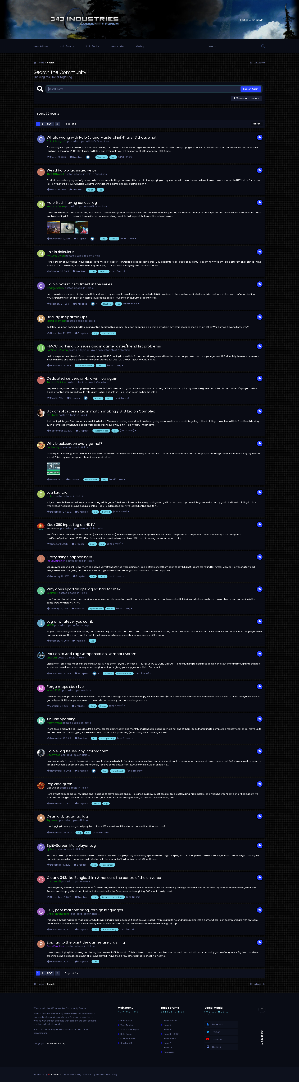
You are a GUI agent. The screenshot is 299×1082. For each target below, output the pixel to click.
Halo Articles (41, 46)
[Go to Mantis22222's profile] (41, 688)
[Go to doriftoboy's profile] (41, 445)
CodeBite (56, 1074)
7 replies (80, 576)
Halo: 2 (167, 1043)
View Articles (126, 1025)
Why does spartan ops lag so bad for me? (84, 589)
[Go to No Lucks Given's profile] (41, 204)
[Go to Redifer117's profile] (41, 591)
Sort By (256, 124)
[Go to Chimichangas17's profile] (41, 139)
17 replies (74, 479)
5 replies (83, 333)
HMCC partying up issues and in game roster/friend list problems (104, 346)
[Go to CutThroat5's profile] (41, 879)
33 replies (83, 673)
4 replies (81, 238)
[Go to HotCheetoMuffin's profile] (41, 348)
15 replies (82, 770)
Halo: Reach (170, 1038)
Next (50, 123)
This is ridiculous (60, 251)
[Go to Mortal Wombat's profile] (41, 319)
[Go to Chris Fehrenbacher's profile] (41, 912)
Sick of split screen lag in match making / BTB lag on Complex (101, 411)
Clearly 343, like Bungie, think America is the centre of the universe (104, 877)
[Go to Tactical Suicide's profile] (41, 380)
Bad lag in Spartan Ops (67, 317)
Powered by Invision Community (100, 1074)
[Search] (263, 46)
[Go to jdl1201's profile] (41, 623)
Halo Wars (169, 1052)
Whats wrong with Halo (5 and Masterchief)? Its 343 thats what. (102, 137)
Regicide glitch (59, 784)
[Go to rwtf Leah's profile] (41, 413)
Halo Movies (117, 46)
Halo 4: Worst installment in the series (79, 284)
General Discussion (92, 528)
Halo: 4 (167, 1029)
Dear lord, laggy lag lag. (68, 816)
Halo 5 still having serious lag (72, 202)
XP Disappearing (61, 719)
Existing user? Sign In (252, 20)
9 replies (83, 430)
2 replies (80, 271)
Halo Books (92, 46)
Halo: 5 (167, 1025)
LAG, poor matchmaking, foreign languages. (85, 910)
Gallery (140, 46)
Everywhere (250, 46)
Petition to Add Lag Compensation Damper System (91, 653)
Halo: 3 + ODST (171, 1034)
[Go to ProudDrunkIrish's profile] (41, 559)
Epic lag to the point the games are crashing (86, 942)
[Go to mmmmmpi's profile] (41, 721)
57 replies (81, 303)
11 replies (82, 897)
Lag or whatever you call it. (70, 621)
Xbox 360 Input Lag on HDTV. (71, 524)
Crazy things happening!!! (69, 557)
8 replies (79, 544)
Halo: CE (168, 1047)
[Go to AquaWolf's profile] (41, 818)
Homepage (126, 1020)
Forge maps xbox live (65, 686)
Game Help (93, 255)
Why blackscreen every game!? (74, 443)
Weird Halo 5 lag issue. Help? (72, 170)
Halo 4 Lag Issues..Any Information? (77, 751)
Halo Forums (67, 46)
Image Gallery (127, 1038)
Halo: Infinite (170, 1020)
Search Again (250, 89)
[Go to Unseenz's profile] (41, 655)
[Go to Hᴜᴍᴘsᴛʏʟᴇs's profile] (41, 526)
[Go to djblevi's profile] (41, 847)
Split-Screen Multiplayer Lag (71, 845)
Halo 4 (90, 288)
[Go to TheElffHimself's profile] (41, 172)
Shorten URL (126, 1043)
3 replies (77, 157)
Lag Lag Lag (57, 492)
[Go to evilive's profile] (41, 494)
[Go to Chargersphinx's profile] (41, 286)
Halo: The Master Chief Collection (110, 350)
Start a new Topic (129, 1029)
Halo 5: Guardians (98, 141)
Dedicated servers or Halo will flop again (82, 378)
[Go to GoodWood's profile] (41, 753)
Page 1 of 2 (71, 123)
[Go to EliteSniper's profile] (41, 786)
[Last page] (57, 124)
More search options (247, 98)
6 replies (81, 864)
